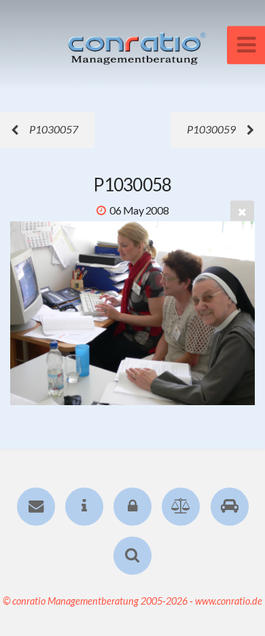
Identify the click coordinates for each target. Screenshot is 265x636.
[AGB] (181, 507)
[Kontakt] (35, 507)
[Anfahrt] (229, 507)
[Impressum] (84, 507)
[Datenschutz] (132, 507)
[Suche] (132, 556)
